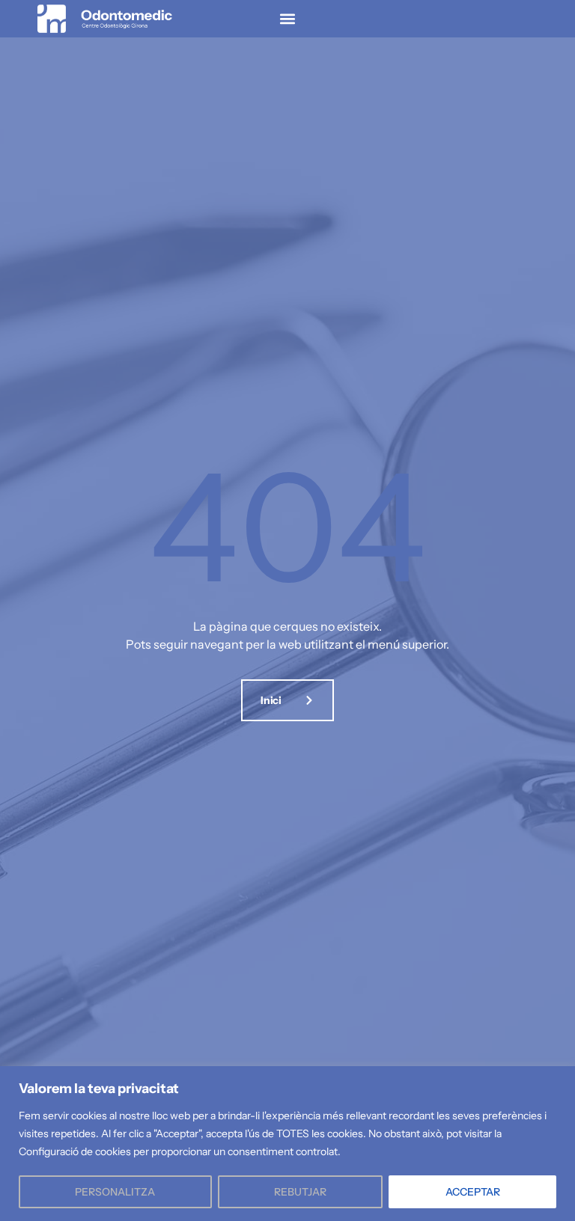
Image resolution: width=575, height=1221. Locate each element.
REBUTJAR (300, 1192)
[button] (287, 19)
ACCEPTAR (472, 1192)
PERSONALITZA (115, 1192)
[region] (287, 1143)
